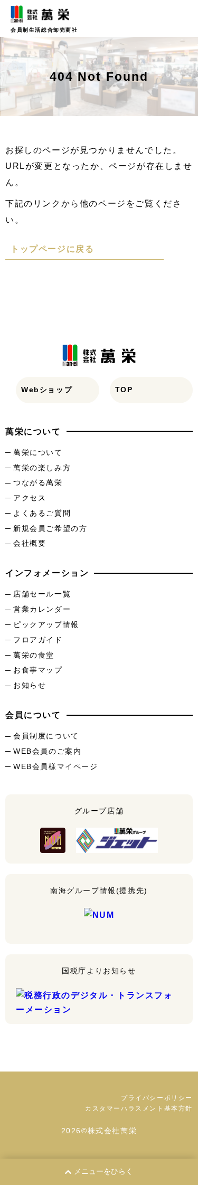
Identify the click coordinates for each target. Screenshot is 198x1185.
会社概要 (29, 543)
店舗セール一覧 (42, 594)
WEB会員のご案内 (47, 751)
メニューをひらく (103, 1171)
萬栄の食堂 (33, 655)
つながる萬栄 (38, 482)
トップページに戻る (52, 248)
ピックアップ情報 (46, 624)
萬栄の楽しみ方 (42, 467)
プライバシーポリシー (157, 1098)
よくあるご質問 (42, 513)
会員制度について (46, 736)
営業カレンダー (42, 609)
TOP (124, 389)
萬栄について (38, 452)
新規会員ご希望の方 (50, 528)
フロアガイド (38, 640)
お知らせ (29, 685)
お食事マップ (38, 670)
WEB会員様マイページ (55, 766)
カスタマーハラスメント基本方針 (139, 1108)
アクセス (29, 498)
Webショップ (46, 389)
